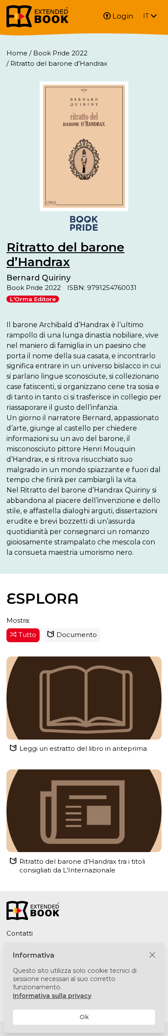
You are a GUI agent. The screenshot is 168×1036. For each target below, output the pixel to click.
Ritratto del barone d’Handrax (65, 254)
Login (123, 16)
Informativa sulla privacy (52, 996)
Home (17, 53)
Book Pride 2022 (60, 53)
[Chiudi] (152, 955)
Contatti (19, 933)
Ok (84, 1017)
